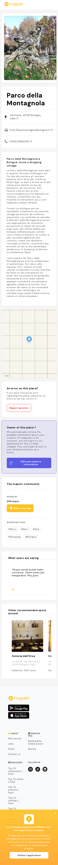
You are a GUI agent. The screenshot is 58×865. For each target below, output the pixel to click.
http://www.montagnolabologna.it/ (30, 130)
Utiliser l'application (29, 855)
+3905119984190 (19, 141)
